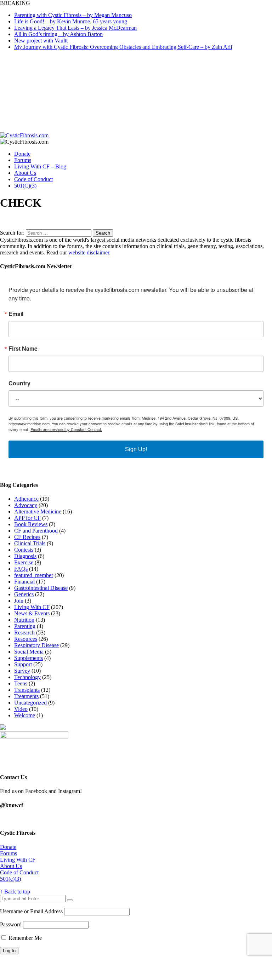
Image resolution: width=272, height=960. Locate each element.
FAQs (21, 569)
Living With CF (32, 607)
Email (15, 314)
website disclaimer (88, 252)
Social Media (29, 652)
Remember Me (24, 938)
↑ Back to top (15, 892)
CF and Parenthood (36, 531)
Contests (23, 550)
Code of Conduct (33, 179)
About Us (25, 173)
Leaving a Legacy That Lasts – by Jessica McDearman (75, 28)
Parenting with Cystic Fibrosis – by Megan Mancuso (73, 15)
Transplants (27, 690)
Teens (20, 683)
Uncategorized (30, 703)
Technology (27, 677)
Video (21, 709)
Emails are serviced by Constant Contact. (66, 429)
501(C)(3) (25, 186)
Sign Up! (136, 449)
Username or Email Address (31, 911)
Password (11, 924)
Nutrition (24, 620)
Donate (22, 154)
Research (24, 633)
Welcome (24, 715)
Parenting (24, 626)
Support (23, 664)
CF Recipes (27, 537)
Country (19, 383)
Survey (22, 671)
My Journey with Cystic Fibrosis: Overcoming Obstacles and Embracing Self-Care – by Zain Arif (123, 47)
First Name (23, 348)
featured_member (33, 575)
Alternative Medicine (37, 511)
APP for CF (27, 518)
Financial (24, 582)
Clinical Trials (29, 543)
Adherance (26, 499)
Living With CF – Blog (40, 166)
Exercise (23, 562)
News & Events (32, 613)
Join (18, 601)
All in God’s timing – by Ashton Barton (58, 34)
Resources (25, 639)
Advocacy (25, 505)
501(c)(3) (10, 879)
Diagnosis (25, 556)
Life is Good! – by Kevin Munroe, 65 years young (70, 21)
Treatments (26, 696)
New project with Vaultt (41, 41)
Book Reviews (30, 524)
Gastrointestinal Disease (41, 588)
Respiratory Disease (36, 645)
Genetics (24, 594)
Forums (22, 160)
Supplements (28, 658)
